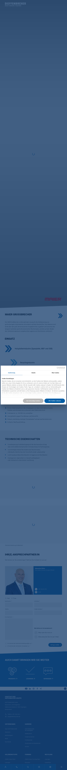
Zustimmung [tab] (11, 373)
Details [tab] (33, 373)
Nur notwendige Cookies (33, 401)
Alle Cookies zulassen (55, 401)
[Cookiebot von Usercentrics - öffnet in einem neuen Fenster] (58, 368)
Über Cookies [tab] (55, 373)
